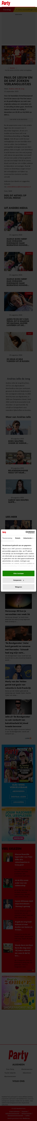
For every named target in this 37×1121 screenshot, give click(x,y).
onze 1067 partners (14, 548)
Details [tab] (17, 538)
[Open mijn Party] (27, 3)
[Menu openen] (21, 3)
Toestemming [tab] (7, 538)
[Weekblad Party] (9, 3)
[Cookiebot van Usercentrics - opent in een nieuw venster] (26, 532)
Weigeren (18, 587)
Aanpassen (17, 580)
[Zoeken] (33, 3)
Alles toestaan (18, 573)
